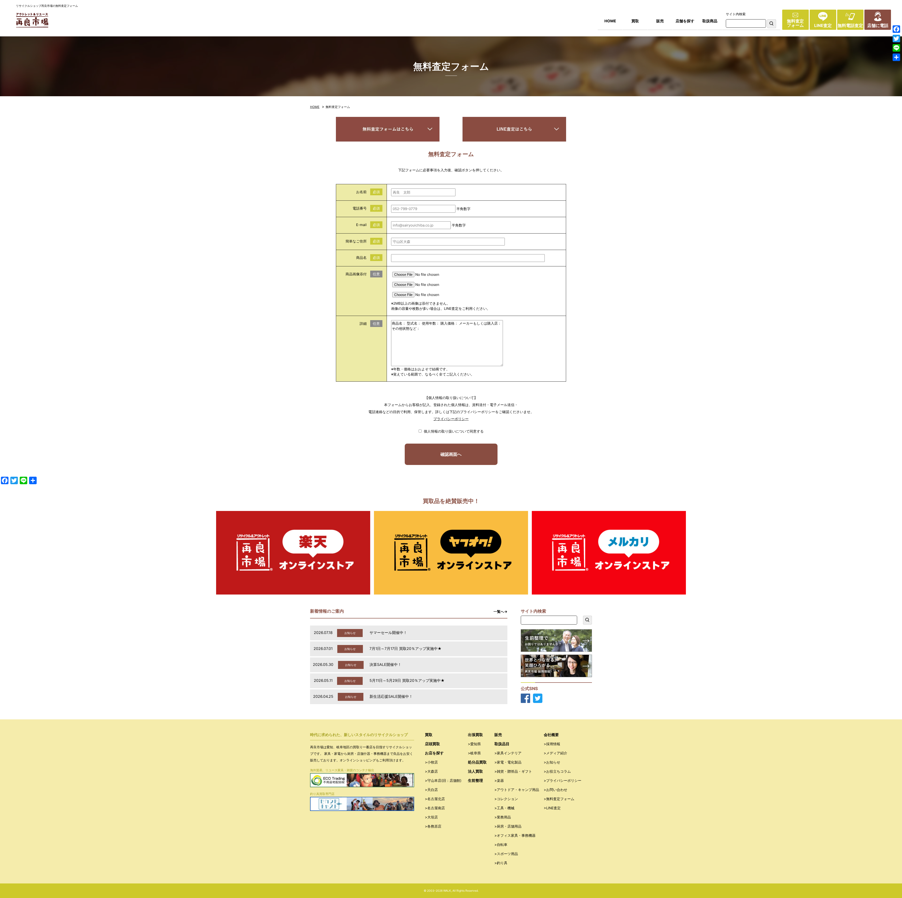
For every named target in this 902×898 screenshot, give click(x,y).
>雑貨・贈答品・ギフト (513, 771)
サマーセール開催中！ (388, 632)
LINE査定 (823, 25)
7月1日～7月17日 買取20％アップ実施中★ (405, 648)
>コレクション (506, 799)
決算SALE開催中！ (385, 664)
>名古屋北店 (435, 799)
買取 (635, 21)
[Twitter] (896, 38)
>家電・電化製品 (507, 762)
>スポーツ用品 (506, 854)
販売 (660, 21)
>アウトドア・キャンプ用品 (516, 789)
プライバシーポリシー (451, 419)
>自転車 (500, 844)
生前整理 (475, 780)
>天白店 (431, 789)
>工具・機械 (504, 808)
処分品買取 (477, 762)
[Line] (896, 48)
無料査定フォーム (795, 23)
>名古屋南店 (435, 808)
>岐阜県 (474, 753)
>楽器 (499, 780)
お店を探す (434, 753)
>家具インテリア (507, 753)
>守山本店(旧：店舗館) (443, 780)
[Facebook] (896, 29)
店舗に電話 (877, 25)
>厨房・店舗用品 (507, 826)
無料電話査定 (850, 25)
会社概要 (551, 734)
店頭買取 (432, 743)
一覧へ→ (500, 611)
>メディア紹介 (555, 753)
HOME (610, 21)
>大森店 (431, 771)
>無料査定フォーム (559, 799)
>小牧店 (431, 762)
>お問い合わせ (555, 789)
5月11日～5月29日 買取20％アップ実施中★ (407, 680)
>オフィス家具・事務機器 (515, 835)
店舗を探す (685, 21)
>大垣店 (431, 817)
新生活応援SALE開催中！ (391, 696)
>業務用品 (502, 817)
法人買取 (475, 771)
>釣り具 (500, 863)
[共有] (896, 57)
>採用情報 (552, 744)
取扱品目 (501, 743)
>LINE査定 (552, 808)
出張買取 (475, 734)
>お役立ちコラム (557, 771)
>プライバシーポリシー (562, 780)
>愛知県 (474, 744)
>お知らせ (552, 762)
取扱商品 (709, 21)
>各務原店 (433, 826)
